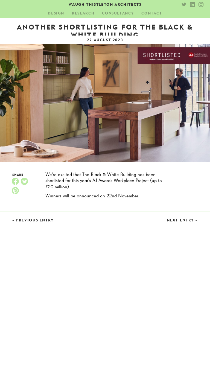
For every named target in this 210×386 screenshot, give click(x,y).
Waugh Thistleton (105, 4)
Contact (151, 13)
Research (83, 13)
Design (56, 13)
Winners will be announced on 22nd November (91, 196)
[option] (105, 103)
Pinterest (15, 190)
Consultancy (118, 13)
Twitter (24, 181)
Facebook (15, 181)
